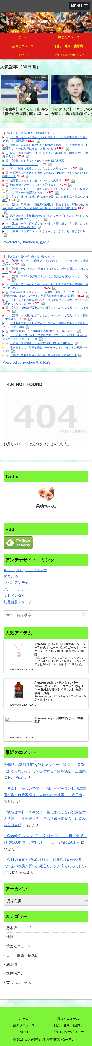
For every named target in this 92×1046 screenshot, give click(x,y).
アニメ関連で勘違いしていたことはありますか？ (39, 168)
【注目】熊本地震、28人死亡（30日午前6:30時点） (41, 343)
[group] (24, 97)
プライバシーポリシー (68, 1032)
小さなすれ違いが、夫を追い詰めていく (31, 256)
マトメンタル (14, 596)
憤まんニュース (68, 1018)
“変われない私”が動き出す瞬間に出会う (30, 133)
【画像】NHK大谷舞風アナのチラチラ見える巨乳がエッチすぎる (49, 276)
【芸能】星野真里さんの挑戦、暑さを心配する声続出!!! (43, 355)
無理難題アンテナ (18, 602)
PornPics (15, 777)
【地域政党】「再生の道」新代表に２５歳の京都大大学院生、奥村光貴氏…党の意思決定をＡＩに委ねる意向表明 (45, 818)
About (24, 1032)
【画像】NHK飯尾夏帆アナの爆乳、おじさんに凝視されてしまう (49, 307)
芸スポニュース (24, 1025)
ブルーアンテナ (16, 589)
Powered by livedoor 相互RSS (26, 242)
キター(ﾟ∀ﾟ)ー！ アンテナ (25, 570)
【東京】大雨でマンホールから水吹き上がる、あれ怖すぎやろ (47, 231)
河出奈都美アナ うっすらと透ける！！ (34, 184)
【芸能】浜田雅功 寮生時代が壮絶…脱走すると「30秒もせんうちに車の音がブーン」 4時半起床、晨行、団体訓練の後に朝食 (45, 206)
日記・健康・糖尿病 (68, 1025)
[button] (84, 96)
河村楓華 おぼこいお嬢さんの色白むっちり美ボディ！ (42, 331)
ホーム (24, 1018)
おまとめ (11, 576)
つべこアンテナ (16, 583)
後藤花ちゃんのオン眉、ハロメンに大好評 (35, 180)
